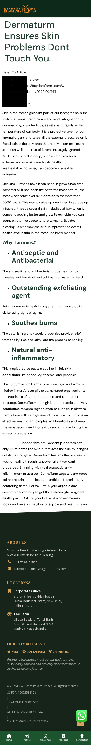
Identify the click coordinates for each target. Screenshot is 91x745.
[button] (82, 716)
